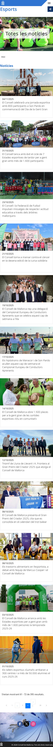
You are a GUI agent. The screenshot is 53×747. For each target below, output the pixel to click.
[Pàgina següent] (46, 705)
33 (41, 705)
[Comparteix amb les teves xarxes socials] (50, 9)
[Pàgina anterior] (7, 705)
